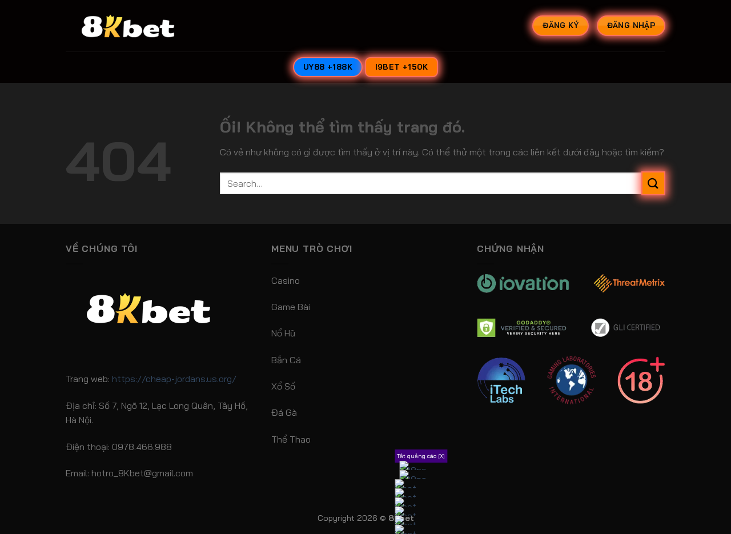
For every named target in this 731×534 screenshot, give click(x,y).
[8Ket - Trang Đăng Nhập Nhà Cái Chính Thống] (142, 25)
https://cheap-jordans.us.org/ (174, 378)
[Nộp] (653, 183)
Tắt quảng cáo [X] (421, 456)
